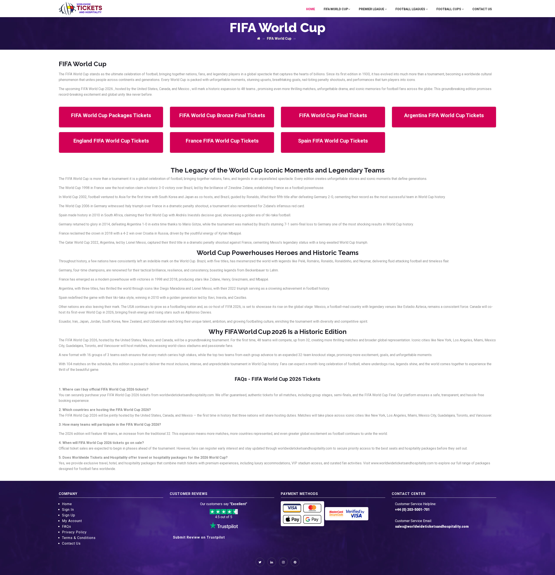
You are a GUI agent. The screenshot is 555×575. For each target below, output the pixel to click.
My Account (72, 521)
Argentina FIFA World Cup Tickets (444, 115)
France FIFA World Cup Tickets (222, 141)
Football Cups (449, 9)
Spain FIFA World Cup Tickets (333, 141)
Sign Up (68, 515)
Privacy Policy (74, 532)
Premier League (372, 9)
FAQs (66, 526)
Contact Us (482, 9)
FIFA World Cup (336, 9)
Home (310, 9)
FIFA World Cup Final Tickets (333, 115)
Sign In (68, 510)
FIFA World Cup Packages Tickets (111, 115)
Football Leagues (410, 9)
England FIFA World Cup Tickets (111, 141)
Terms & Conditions (79, 538)
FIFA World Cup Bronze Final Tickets (222, 115)
